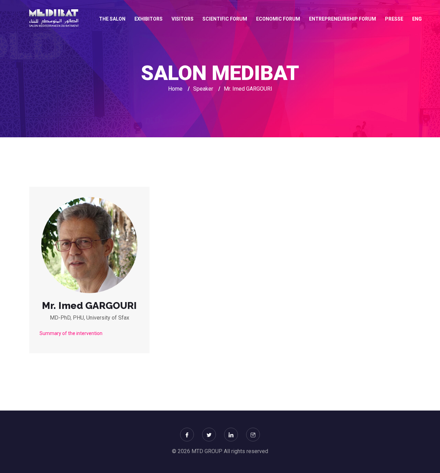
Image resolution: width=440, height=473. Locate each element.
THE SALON (112, 19)
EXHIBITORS (148, 19)
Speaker (203, 88)
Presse (394, 19)
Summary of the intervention (71, 333)
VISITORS (183, 19)
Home (175, 88)
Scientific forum (224, 19)
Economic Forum (278, 19)
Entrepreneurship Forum (342, 19)
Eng (417, 19)
